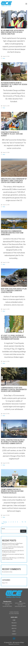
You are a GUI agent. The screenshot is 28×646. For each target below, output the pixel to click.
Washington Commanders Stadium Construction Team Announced (12, 232)
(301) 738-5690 (15, 612)
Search (3, 528)
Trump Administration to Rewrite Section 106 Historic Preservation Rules (12, 491)
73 (22, 522)
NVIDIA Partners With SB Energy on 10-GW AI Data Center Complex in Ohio (13, 558)
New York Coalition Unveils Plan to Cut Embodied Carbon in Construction (14, 290)
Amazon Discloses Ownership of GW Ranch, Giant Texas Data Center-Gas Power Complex (14, 180)
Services (14, 625)
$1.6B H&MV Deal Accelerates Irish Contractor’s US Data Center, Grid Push (12, 32)
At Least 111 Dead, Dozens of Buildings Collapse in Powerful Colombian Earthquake (13, 337)
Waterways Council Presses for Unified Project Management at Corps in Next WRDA (12, 544)
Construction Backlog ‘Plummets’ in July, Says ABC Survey (12, 134)
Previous (5, 522)
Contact (14, 634)
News (4, 58)
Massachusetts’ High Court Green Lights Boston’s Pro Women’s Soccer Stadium (13, 551)
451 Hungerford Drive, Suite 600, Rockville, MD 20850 (7, 605)
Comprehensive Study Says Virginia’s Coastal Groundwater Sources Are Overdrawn (14, 389)
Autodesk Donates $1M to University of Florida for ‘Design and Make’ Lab (14, 84)
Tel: (10, 612)
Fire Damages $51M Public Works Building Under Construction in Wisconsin (13, 547)
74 (25, 522)
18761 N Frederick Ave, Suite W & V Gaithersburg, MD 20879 (20, 605)
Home (14, 620)
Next (3, 523)
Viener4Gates (16, 644)
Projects (14, 623)
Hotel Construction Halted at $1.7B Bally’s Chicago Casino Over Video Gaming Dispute (13, 441)
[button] (26, 4)
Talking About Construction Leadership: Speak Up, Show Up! (13, 555)
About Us (14, 628)
